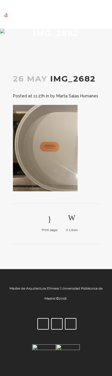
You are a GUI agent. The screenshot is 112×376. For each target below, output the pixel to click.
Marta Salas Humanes (77, 96)
